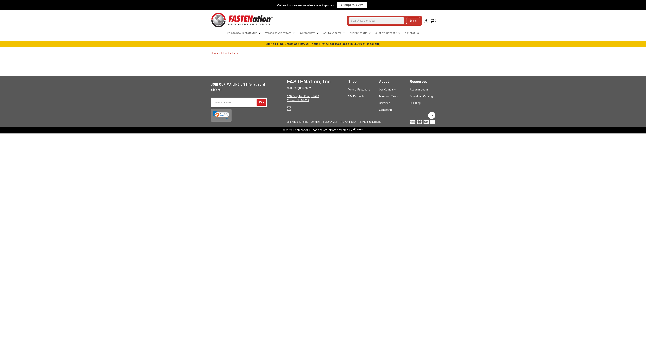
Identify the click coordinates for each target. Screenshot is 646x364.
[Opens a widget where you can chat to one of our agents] (633, 358)
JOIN (261, 102)
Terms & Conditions (370, 122)
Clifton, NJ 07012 (298, 100)
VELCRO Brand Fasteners (242, 33)
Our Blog (415, 103)
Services (384, 103)
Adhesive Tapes (332, 33)
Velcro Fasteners (359, 89)
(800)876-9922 (352, 5)
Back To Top (431, 115)
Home (214, 53)
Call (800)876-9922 (299, 88)
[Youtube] (289, 109)
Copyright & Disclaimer (324, 122)
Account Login (419, 89)
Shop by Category (386, 33)
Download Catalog (421, 96)
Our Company (387, 89)
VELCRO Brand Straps (278, 33)
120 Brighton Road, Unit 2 (303, 96)
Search (413, 20)
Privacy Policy (348, 122)
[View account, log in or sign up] (426, 21)
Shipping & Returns (297, 122)
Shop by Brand (358, 33)
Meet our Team (388, 96)
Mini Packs (228, 53)
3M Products (307, 33)
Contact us (385, 109)
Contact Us (412, 33)
